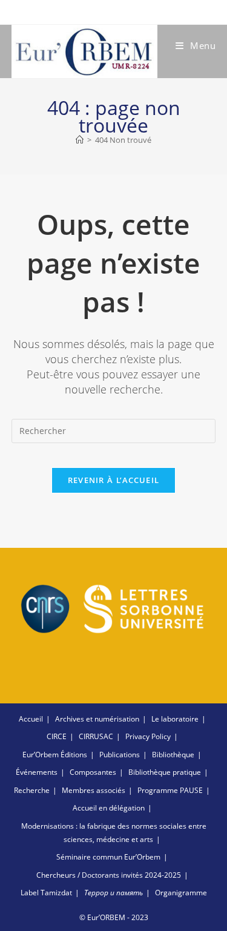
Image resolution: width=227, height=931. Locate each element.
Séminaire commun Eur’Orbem (108, 857)
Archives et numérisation (97, 719)
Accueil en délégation (109, 808)
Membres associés (93, 790)
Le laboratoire (175, 719)
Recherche (32, 790)
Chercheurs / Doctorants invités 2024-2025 (108, 875)
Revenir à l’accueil (114, 480)
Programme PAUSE (170, 790)
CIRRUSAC (96, 736)
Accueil (31, 719)
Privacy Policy (148, 736)
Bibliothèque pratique (164, 772)
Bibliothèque (173, 754)
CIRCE (57, 736)
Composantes (93, 772)
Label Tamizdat (46, 892)
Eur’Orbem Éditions (54, 754)
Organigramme (181, 892)
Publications (119, 754)
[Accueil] (80, 139)
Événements (37, 772)
